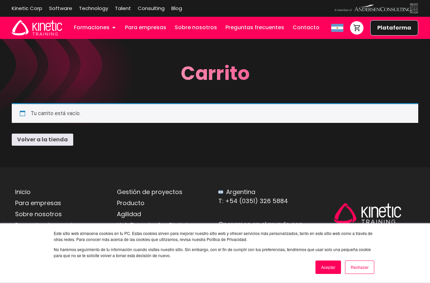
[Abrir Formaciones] (114, 27)
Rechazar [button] (360, 267)
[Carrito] (356, 28)
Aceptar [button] (328, 267)
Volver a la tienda (42, 139)
